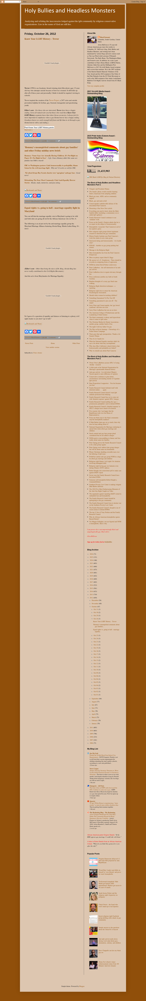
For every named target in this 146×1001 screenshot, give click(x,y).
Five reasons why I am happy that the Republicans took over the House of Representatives (101, 413)
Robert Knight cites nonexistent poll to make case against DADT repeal (105, 471)
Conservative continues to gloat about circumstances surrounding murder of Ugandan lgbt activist (104, 379)
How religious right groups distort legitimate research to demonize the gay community (103, 232)
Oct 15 (96, 660)
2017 (91, 582)
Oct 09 (96, 673)
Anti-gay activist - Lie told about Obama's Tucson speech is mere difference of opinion (103, 373)
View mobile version (52, 347)
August (94, 702)
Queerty (92, 801)
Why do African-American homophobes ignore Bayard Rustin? (104, 518)
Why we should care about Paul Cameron (102, 351)
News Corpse (94, 768)
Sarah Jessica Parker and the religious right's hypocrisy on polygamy (108, 895)
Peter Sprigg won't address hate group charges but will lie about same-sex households (104, 448)
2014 (91, 591)
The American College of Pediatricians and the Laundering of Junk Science (104, 314)
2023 (91, 563)
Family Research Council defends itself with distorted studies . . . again (103, 389)
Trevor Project (54, 100)
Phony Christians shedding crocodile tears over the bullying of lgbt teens (104, 453)
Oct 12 (96, 663)
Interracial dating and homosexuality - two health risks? (105, 242)
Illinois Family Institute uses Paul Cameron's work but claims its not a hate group (103, 237)
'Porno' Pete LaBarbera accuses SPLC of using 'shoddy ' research (104, 364)
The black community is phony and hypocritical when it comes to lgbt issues (104, 318)
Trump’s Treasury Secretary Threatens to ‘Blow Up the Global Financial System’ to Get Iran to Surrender (104, 772)
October (94, 606)
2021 (91, 569)
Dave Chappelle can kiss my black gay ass (110, 951)
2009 (91, 734)
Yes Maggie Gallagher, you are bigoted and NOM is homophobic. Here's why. (105, 522)
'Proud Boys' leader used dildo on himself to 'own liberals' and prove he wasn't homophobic (110, 872)
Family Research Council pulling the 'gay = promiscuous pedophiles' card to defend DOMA (104, 403)
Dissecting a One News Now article (100, 208)
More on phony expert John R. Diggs (101, 257)
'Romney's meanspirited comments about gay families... (106, 625)
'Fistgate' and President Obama (99, 189)
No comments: (53, 201)
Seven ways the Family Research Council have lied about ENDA (104, 476)
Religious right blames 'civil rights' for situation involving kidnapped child (104, 462)
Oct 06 (96, 679)
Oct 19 (96, 648)
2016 (91, 585)
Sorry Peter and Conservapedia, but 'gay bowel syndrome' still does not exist (104, 306)
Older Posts (76, 343)
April (94, 714)
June (93, 708)
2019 (91, 576)
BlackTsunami (105, 37)
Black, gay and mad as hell (98, 201)
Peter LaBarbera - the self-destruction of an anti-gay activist (105, 268)
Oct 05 (96, 682)
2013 (91, 594)
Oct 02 (96, 691)
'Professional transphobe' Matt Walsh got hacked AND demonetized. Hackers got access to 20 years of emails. (110, 884)
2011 (91, 727)
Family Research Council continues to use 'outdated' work (102, 218)
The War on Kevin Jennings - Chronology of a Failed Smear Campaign (104, 330)
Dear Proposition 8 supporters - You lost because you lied (105, 384)
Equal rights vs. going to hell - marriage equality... (106, 630)
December (95, 600)
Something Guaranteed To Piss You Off (102, 298)
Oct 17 (96, 654)
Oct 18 (96, 651)
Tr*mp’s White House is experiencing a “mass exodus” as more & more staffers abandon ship (104, 804)
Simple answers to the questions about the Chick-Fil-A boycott (109, 928)
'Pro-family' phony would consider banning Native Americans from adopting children (103, 193)
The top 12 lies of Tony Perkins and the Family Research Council (104, 513)
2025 (91, 557)
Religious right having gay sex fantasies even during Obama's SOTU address (103, 467)
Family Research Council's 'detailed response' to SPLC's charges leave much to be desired (104, 407)
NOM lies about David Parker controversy (103, 265)
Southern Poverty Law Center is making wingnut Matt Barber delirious (105, 485)
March (94, 717)
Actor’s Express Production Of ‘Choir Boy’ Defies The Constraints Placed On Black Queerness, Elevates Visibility (103, 816)
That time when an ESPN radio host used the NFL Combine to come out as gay (103, 789)
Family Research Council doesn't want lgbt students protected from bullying (103, 393)
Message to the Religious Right (99, 250)
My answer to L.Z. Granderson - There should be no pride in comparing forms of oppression (105, 261)
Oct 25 (96, 635)
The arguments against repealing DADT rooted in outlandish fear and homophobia (105, 495)
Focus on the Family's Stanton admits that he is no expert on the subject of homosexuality (104, 223)
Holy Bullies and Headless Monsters (70, 11)
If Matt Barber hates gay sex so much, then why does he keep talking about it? (104, 423)
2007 (91, 740)
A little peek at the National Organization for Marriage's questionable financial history (103, 368)
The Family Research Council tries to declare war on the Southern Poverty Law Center (105, 504)
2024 (91, 560)
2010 (91, 730)
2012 (91, 598)
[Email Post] (59, 141)
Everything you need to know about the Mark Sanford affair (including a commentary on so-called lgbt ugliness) (104, 213)
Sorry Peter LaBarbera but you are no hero (103, 310)
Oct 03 (96, 688)
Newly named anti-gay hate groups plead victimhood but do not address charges (102, 434)
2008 (91, 737)
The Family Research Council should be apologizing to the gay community (102, 499)
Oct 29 (96, 615)
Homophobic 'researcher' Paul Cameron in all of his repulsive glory (104, 228)
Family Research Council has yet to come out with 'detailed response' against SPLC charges (104, 398)
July (93, 705)
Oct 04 (96, 685)
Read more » (29, 130)
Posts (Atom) (37, 353)
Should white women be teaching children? (103, 295)
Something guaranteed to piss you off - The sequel (103, 302)
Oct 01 (96, 695)
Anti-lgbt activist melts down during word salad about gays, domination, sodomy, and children (110, 941)
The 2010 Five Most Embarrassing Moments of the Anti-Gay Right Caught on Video (104, 490)
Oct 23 (96, 642)
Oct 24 (96, 638)
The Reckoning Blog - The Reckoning (102, 812)
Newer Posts (29, 343)
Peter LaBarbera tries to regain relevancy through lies (105, 273)
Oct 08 (96, 676)
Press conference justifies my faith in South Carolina (103, 278)
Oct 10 (96, 670)
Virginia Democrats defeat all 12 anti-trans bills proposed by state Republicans (109, 861)
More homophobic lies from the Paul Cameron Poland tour (104, 254)
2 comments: (52, 141)
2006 (91, 743)
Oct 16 (96, 657)
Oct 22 (96, 645)
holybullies (108, 542)
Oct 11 (96, 666)
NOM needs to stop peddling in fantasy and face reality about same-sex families (104, 439)
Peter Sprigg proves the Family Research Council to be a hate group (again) (105, 444)
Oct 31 (96, 609)
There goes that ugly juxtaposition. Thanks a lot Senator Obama (104, 335)
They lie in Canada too (96, 339)
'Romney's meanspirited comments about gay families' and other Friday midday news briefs (51, 149)
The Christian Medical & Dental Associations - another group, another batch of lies (104, 323)
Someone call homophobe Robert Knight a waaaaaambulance (103, 481)
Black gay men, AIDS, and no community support (103, 197)
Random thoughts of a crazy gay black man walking (103, 282)
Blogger (81, 986)
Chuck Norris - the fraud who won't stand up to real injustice (108, 905)
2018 (91, 579)
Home (53, 343)
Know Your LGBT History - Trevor (42, 38)
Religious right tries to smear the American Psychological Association (103, 292)
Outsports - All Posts (97, 786)
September (95, 698)
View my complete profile (95, 86)
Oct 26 (96, 619)
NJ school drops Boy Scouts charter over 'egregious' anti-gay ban (50, 173)
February (95, 720)
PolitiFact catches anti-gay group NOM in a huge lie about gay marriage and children (105, 458)
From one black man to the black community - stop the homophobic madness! (104, 419)
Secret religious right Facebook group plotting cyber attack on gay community (110, 918)
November (95, 603)
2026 (91, 554)
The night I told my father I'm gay (100, 327)
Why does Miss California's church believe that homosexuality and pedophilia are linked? (104, 347)
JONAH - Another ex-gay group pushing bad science (103, 246)
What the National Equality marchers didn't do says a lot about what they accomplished (104, 342)
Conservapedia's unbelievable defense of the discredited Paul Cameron (103, 205)
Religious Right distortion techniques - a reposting (102, 287)
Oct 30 (96, 612)
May (93, 711)
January (94, 723)
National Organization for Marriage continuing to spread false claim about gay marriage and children (105, 429)
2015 (91, 588)
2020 (91, 573)
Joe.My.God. (94, 753)
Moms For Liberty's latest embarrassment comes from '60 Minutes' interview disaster (109, 964)
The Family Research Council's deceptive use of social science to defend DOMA (104, 509)
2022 (91, 566)
